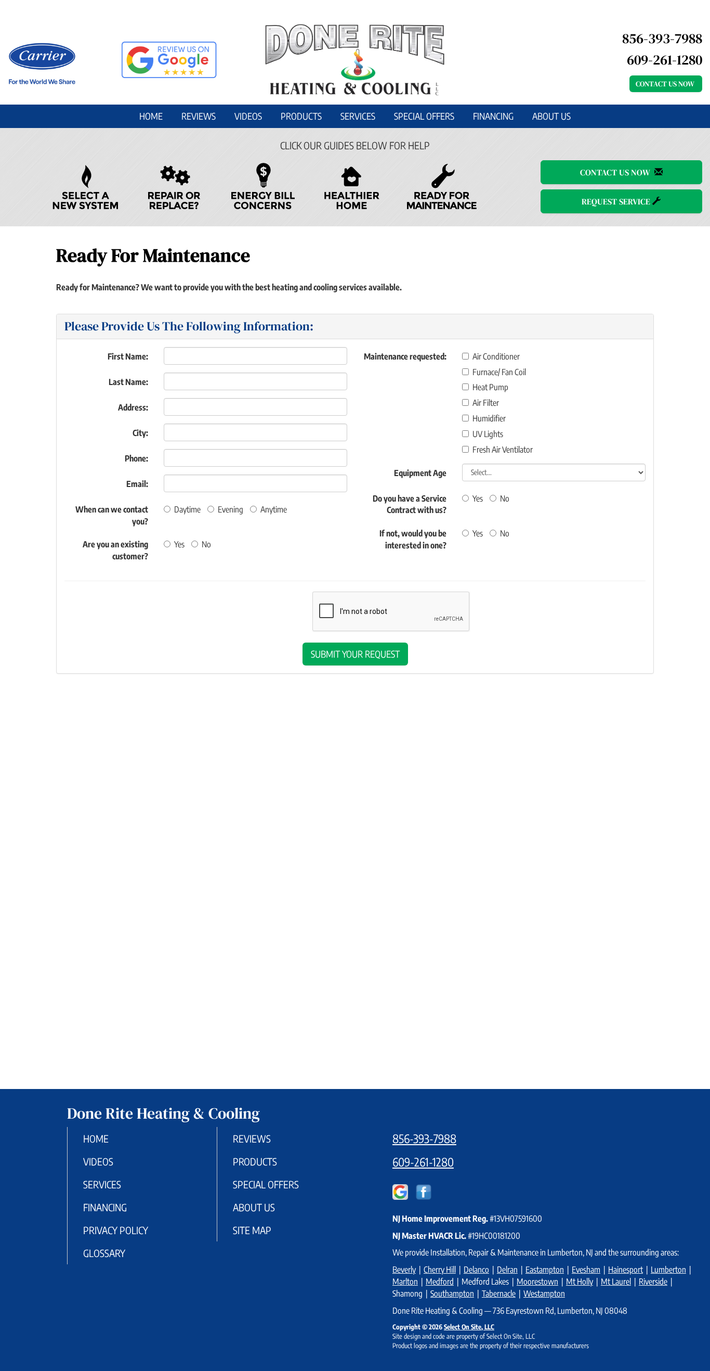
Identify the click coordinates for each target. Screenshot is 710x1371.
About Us (551, 116)
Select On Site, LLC (469, 1327)
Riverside (653, 1281)
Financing (493, 116)
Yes (179, 544)
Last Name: (128, 382)
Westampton (544, 1293)
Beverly (404, 1269)
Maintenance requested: (405, 356)
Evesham (586, 1269)
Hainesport (625, 1269)
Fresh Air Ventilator (502, 449)
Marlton (405, 1281)
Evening (230, 509)
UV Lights (487, 434)
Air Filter (485, 403)
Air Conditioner (496, 356)
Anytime (273, 509)
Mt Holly (579, 1281)
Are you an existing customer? (115, 550)
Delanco (476, 1269)
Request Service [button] (617, 201)
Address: (133, 407)
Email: (137, 484)
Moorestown (537, 1281)
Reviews (198, 116)
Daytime (187, 509)
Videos (248, 116)
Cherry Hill (440, 1269)
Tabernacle (499, 1293)
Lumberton (668, 1269)
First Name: (128, 356)
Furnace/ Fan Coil (499, 372)
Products (301, 116)
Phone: (136, 458)
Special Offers (424, 116)
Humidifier (489, 418)
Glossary (104, 1253)
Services (357, 116)
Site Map (252, 1230)
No (206, 544)
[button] (355, 654)
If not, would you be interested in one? (412, 539)
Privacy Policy (115, 1230)
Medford (440, 1281)
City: (140, 433)
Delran (507, 1269)
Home (151, 116)
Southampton (452, 1293)
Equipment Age (420, 473)
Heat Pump (490, 387)
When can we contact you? (111, 515)
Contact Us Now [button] (666, 84)
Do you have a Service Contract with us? (409, 504)
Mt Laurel (616, 1281)
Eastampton (544, 1269)
